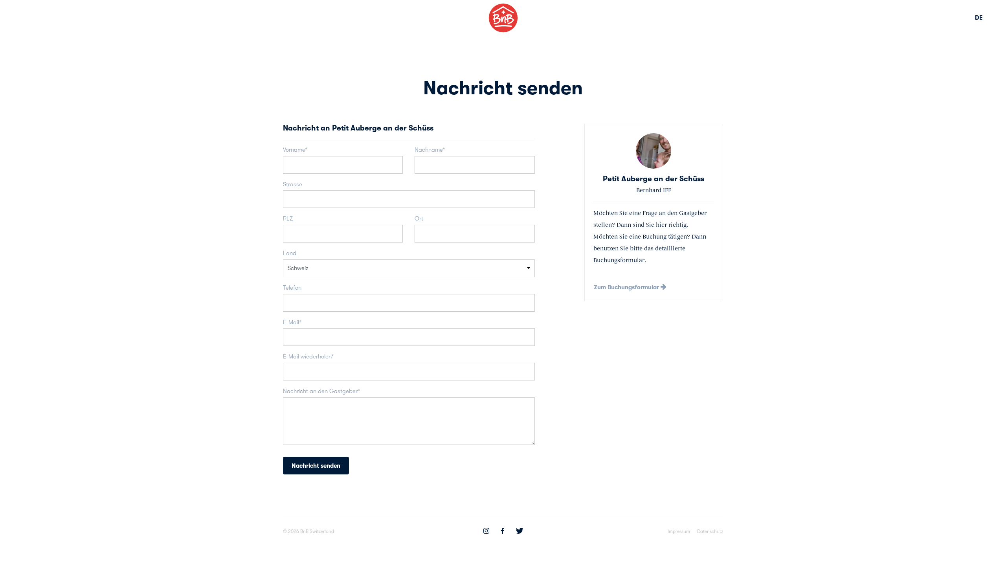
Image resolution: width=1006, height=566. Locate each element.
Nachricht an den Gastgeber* (321, 391)
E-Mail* (292, 322)
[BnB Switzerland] (503, 18)
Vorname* (295, 149)
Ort (419, 218)
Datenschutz (710, 531)
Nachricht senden (316, 465)
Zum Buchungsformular (627, 287)
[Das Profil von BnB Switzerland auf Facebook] (502, 532)
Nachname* (430, 149)
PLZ (288, 218)
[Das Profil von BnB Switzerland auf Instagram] (486, 532)
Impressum (679, 531)
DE (978, 17)
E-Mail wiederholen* (308, 356)
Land (289, 253)
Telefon (292, 287)
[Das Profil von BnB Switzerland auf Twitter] (519, 532)
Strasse (292, 184)
